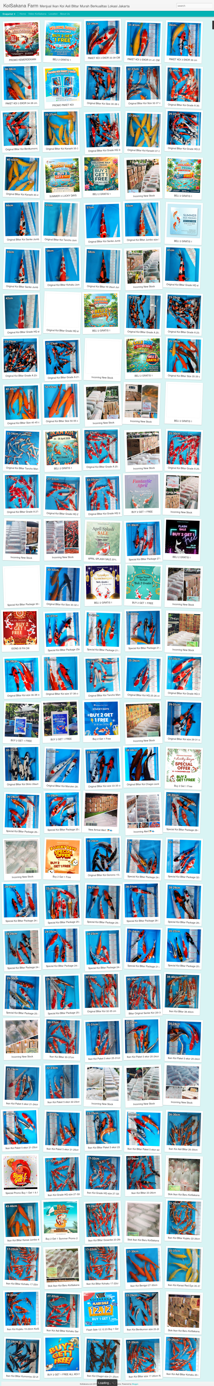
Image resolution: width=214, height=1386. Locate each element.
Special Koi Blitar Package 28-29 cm (187, 922)
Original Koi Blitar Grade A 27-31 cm (26, 512)
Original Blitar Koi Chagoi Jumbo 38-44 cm (149, 784)
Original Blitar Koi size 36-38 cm (24, 695)
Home (23, 13)
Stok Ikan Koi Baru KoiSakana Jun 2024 (189, 1194)
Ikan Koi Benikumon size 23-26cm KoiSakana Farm (154, 1329)
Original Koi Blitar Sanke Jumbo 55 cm (26, 286)
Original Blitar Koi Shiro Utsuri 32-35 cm (28, 784)
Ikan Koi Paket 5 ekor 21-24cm (22, 1104)
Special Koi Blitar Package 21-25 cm (106, 650)
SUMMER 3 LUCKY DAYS (63, 196)
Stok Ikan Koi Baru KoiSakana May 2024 (148, 1240)
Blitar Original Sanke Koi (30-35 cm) (148, 1012)
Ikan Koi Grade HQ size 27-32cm (65, 1194)
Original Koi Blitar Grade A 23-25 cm (187, 332)
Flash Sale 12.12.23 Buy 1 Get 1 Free (106, 1329)
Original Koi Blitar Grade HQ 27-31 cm (66, 513)
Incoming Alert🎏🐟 (143, 831)
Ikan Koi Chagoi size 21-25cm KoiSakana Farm (112, 1376)
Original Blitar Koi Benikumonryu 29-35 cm (27, 148)
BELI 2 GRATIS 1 (61, 60)
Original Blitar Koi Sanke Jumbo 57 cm (108, 241)
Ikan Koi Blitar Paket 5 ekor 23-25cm (107, 1147)
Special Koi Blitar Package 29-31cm (106, 922)
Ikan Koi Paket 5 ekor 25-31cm (104, 1058)
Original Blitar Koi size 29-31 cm (185, 739)
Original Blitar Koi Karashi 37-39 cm (146, 150)
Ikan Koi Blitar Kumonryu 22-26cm (24, 1376)
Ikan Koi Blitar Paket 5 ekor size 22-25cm (149, 1149)
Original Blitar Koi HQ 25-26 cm (144, 695)
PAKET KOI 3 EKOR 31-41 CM (143, 59)
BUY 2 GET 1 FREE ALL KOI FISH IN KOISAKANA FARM (77, 1374)
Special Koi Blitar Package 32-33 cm (187, 877)
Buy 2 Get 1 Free (101, 739)
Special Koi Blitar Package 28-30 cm (185, 829)
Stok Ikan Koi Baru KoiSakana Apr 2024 (69, 1285)
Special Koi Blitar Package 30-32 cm (26, 604)
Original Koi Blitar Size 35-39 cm (185, 376)
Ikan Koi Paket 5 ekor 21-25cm (21, 1147)
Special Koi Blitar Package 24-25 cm (65, 966)
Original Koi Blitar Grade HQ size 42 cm (28, 331)
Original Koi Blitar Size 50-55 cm (63, 421)
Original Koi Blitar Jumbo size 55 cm (146, 240)
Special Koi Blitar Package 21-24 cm (146, 966)
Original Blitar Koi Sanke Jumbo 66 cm (27, 239)
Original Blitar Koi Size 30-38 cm (104, 103)
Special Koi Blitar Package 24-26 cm (146, 877)
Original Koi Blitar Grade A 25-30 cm (187, 468)
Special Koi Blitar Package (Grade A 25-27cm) (72, 649)
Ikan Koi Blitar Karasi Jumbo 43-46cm (27, 1239)
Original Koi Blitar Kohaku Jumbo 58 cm (68, 285)
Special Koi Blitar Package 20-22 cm (187, 966)
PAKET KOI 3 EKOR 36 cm (183, 59)
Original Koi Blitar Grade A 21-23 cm (67, 377)
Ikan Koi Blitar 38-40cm (181, 1011)
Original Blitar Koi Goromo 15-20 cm (107, 875)
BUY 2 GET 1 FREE (142, 512)
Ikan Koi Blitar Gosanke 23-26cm (105, 1240)
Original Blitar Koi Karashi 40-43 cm (25, 194)
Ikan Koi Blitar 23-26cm (143, 1193)
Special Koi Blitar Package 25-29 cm (67, 1012)
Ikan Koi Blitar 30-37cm (61, 1057)
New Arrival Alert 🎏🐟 (100, 830)
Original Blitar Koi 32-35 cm (101, 1011)
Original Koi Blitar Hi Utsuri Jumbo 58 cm (108, 286)
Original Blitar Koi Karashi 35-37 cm (65, 149)
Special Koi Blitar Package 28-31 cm (146, 921)
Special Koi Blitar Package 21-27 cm (147, 648)
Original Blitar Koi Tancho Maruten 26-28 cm (111, 694)
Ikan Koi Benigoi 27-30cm (143, 1285)
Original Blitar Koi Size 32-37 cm (145, 103)
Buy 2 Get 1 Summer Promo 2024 (64, 1238)
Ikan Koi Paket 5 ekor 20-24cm (143, 1056)
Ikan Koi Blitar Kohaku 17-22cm (22, 1284)
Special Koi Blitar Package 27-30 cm (148, 558)
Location (53, 13)
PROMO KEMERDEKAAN (22, 59)
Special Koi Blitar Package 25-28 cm (66, 830)
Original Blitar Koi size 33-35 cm (105, 786)
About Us (65, 13)
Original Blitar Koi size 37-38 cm (63, 694)
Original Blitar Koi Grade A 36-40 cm (187, 105)
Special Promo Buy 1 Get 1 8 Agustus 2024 (28, 1193)
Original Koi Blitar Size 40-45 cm (24, 422)
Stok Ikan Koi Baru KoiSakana (184, 1331)
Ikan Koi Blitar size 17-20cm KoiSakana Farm (153, 1375)
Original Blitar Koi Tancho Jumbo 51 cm (66, 240)
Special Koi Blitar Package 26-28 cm (25, 831)
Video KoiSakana (37, 13)
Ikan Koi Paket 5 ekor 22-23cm (63, 1102)
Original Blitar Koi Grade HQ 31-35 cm (188, 693)
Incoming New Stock (144, 196)
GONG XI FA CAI (20, 648)
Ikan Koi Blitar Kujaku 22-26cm (184, 1238)
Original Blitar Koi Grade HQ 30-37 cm (108, 150)
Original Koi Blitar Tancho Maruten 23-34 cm (29, 468)
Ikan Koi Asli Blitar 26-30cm (183, 1149)
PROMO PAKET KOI (63, 105)
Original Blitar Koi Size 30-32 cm (63, 604)
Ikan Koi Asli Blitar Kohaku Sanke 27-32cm (69, 1331)
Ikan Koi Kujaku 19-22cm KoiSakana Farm (29, 1329)
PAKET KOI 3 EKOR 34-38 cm (21, 103)
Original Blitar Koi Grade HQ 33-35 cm (108, 513)
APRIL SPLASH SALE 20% (102, 559)
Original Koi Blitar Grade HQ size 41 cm (187, 285)
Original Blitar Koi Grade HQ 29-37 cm (188, 148)
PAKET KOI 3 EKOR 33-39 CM (104, 58)
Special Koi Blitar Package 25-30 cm (25, 1013)
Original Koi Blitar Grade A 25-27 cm (146, 332)
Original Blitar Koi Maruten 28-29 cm (65, 786)
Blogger (135, 1383)
